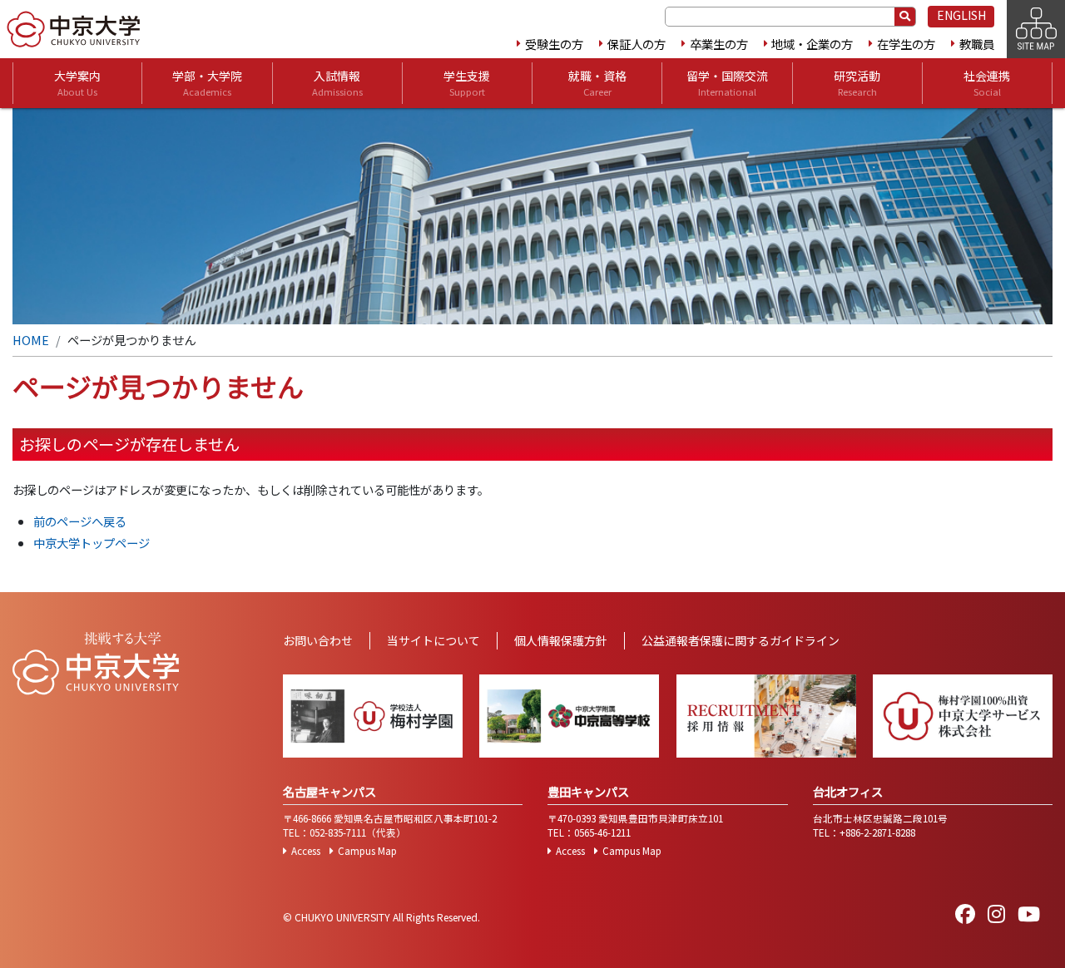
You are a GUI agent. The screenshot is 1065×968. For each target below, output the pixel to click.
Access (305, 850)
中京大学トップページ (91, 542)
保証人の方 (636, 43)
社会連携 (986, 82)
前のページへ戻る (79, 521)
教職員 (976, 43)
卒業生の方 (719, 43)
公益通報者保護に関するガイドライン (740, 640)
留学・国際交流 (727, 82)
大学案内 (77, 82)
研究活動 (857, 82)
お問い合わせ (318, 640)
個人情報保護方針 (560, 640)
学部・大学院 (207, 82)
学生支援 (466, 82)
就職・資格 (597, 82)
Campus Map (367, 850)
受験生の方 (554, 43)
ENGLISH (961, 15)
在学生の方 (906, 43)
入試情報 (337, 82)
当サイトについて (433, 640)
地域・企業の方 (812, 43)
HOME (30, 339)
